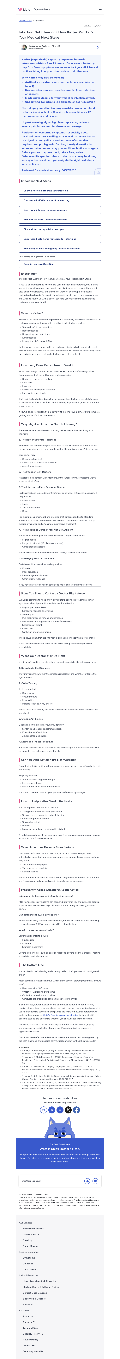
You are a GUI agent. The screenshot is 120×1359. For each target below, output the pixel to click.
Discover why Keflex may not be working (46, 200)
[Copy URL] (43, 1109)
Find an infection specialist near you (44, 229)
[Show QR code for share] (51, 1109)
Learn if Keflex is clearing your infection (46, 190)
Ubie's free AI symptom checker (61, 1015)
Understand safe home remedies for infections (50, 239)
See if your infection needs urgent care (45, 210)
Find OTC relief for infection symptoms (45, 219)
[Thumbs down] (95, 1181)
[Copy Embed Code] (60, 1109)
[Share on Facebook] (76, 1109)
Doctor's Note (25, 20)
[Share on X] (68, 1109)
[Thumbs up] (87, 1181)
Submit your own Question (39, 264)
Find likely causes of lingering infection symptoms (52, 248)
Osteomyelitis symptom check (40, 156)
